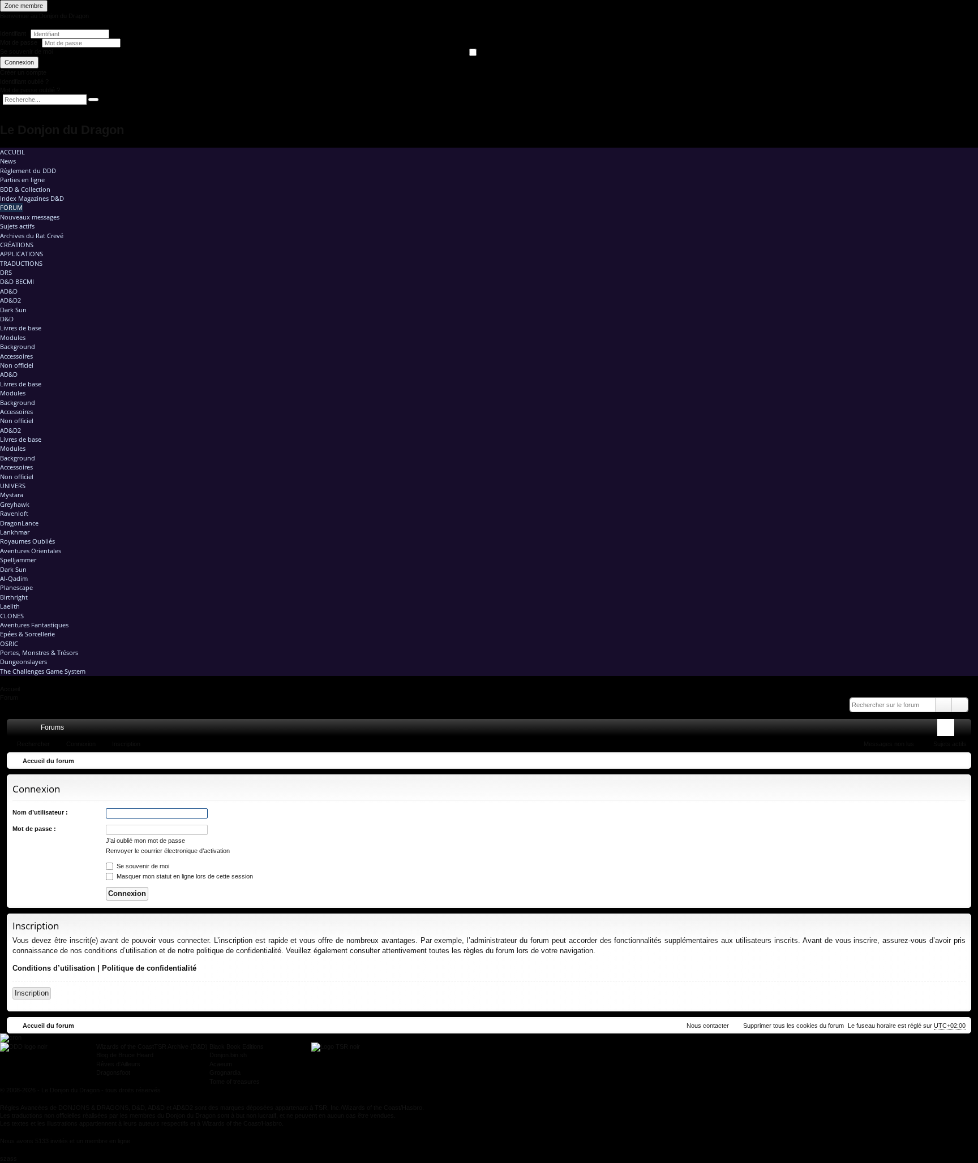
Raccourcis (17, 729)
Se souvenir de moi (26, 51)
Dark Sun (13, 309)
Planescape (16, 587)
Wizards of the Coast (125, 1046)
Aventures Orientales (30, 550)
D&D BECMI (17, 281)
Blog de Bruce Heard (124, 1055)
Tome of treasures (234, 1081)
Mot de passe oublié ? (30, 90)
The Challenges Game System (42, 671)
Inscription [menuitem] (965, 729)
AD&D (9, 291)
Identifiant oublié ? (24, 81)
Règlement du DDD (28, 170)
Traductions (21, 263)
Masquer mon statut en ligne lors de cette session (184, 876)
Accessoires (16, 356)
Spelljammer (18, 559)
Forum (11, 207)
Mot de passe (19, 42)
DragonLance (19, 523)
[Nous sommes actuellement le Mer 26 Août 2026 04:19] (959, 761)
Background (17, 346)
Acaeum (220, 1064)
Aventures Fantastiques (34, 625)
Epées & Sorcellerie (27, 634)
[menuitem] (915, 727)
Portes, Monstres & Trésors (39, 652)
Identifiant (13, 33)
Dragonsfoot (113, 1072)
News (8, 161)
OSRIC (9, 643)
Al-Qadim (14, 578)
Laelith (10, 606)
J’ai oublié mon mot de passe (145, 840)
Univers (12, 485)
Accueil (12, 152)
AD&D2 (10, 300)
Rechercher (33, 743)
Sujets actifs (17, 226)
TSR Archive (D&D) (181, 1046)
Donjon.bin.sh (228, 1055)
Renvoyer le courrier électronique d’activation (168, 850)
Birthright (14, 597)
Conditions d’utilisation (53, 968)
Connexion (19, 62)
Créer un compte (23, 72)
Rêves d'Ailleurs (118, 1064)
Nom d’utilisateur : (40, 812)
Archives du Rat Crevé (31, 235)
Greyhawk (14, 504)
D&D (7, 319)
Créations (16, 244)
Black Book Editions (236, 1046)
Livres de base (20, 328)
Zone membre (24, 5)
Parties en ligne (22, 179)
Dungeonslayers (23, 661)
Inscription (126, 743)
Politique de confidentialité (149, 968)
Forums (52, 727)
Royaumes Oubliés (27, 541)
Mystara (11, 494)
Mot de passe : (34, 828)
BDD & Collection (25, 189)
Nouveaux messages (29, 217)
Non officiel (16, 365)
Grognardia (225, 1072)
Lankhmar (14, 532)
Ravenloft (14, 513)
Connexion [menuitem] (948, 729)
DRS (6, 272)
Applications (21, 253)
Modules (12, 337)
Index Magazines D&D (32, 198)
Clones (12, 615)
